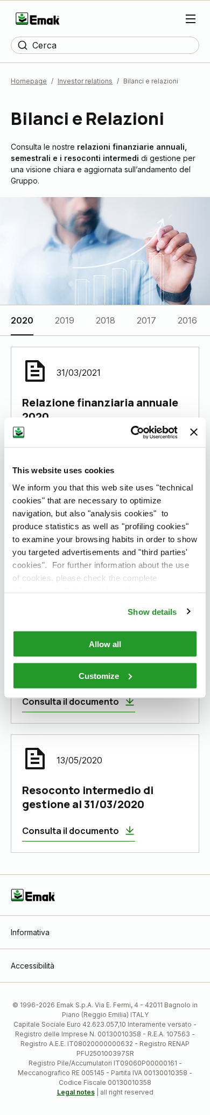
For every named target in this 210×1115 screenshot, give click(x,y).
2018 (105, 320)
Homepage (29, 81)
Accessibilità (32, 965)
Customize (99, 675)
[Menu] (190, 18)
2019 (64, 320)
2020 (22, 320)
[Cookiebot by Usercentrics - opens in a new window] (133, 432)
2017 (146, 320)
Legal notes (76, 1092)
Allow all (105, 644)
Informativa (30, 932)
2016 (187, 320)
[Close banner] (194, 432)
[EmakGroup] (38, 18)
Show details (152, 611)
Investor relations (85, 81)
